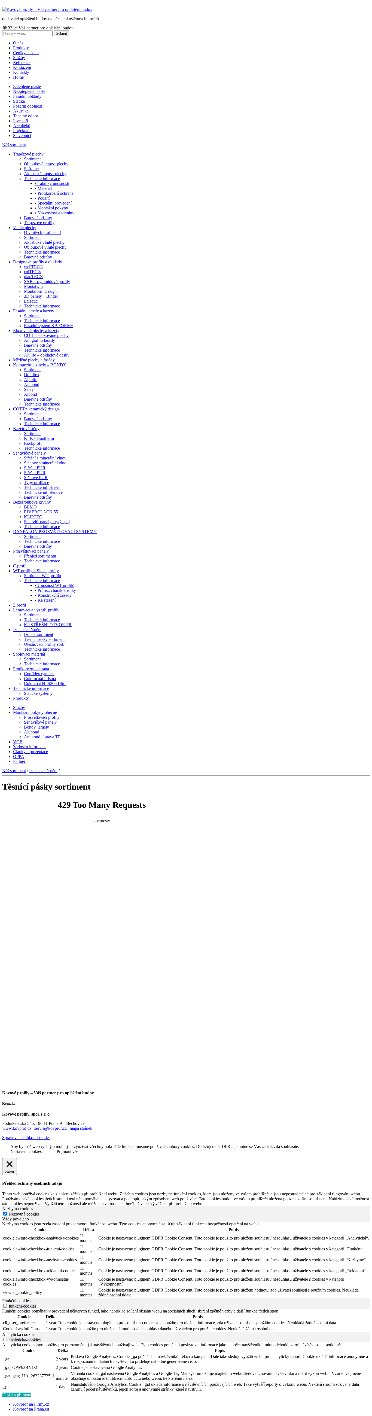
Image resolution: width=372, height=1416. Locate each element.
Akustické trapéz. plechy (45, 173)
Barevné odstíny (38, 217)
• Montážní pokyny (51, 208)
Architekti (21, 125)
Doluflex (31, 374)
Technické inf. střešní (42, 487)
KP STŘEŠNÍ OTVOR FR (48, 624)
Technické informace (42, 178)
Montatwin (33, 286)
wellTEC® (33, 266)
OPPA (18, 756)
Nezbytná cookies (24, 1214)
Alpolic (30, 379)
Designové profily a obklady (37, 262)
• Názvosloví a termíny (54, 213)
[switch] (5, 1306)
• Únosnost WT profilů (54, 585)
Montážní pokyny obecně (35, 712)
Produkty (21, 47)
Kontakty (21, 72)
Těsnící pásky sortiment (44, 639)
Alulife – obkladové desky (46, 355)
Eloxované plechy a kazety (36, 330)
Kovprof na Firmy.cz (31, 1404)
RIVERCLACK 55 (41, 512)
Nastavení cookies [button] (26, 1151)
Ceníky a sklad (26, 52)
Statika (19, 101)
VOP (17, 741)
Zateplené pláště (27, 86)
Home (18, 77)
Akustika (21, 111)
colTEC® (32, 271)
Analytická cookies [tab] (18, 1334)
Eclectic (31, 301)
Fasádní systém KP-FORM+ (48, 325)
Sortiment (32, 159)
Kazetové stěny (26, 428)
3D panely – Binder (41, 296)
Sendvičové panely (29, 453)
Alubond (31, 384)
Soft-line (31, 168)
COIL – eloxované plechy (46, 335)
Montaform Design (40, 291)
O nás (18, 43)
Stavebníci (22, 135)
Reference (22, 62)
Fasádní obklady (27, 96)
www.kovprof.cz (16, 1128)
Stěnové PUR (36, 477)
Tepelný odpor (25, 116)
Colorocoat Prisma (40, 678)
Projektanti (22, 130)
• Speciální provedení (53, 203)
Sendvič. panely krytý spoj (47, 521)
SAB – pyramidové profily (47, 281)
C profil (19, 566)
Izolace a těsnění (27, 629)
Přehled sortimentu (40, 556)
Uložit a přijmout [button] (16, 1395)
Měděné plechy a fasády (34, 360)
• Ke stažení (45, 600)
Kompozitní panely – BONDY (39, 365)
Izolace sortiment (38, 634)
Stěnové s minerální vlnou (46, 463)
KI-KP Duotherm (39, 438)
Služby (19, 57)
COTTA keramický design (36, 409)
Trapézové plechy (28, 154)
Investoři (20, 120)
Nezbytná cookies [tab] (17, 1208)
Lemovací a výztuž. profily (36, 610)
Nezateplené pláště (29, 91)
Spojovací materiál (29, 654)
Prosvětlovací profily (42, 717)
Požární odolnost (27, 106)
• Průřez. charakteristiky (55, 590)
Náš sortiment (14, 144)
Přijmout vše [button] (67, 1151)
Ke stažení (22, 67)
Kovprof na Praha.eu (31, 1409)
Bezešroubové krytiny (32, 502)
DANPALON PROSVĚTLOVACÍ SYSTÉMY (55, 531)
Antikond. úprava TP (42, 737)
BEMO (30, 507)
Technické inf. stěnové (43, 492)
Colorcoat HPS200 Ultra (45, 683)
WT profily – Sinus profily (36, 570)
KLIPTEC (33, 516)
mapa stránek (81, 1128)
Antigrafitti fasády (39, 340)
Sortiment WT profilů (42, 575)
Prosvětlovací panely (31, 551)
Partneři (19, 761)
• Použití (42, 198)
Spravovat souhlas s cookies (26, 1137)
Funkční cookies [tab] (16, 1300)
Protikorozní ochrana (31, 668)
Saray (29, 389)
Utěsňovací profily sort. (44, 644)
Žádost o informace (29, 746)
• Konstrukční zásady (53, 595)
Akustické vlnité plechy (44, 242)
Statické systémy (38, 693)
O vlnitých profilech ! (42, 232)
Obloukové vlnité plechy (45, 247)
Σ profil (19, 605)
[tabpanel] (186, 1260)
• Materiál (43, 188)
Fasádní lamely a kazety (33, 311)
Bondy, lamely (36, 727)
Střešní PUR (34, 467)
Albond (30, 394)
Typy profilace (36, 482)
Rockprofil (33, 443)
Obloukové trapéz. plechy (46, 164)
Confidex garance (39, 673)
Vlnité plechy (24, 227)
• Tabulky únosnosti (52, 183)
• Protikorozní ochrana (54, 193)
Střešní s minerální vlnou (45, 458)
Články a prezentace (30, 751)
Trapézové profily (39, 222)
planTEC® (33, 276)
